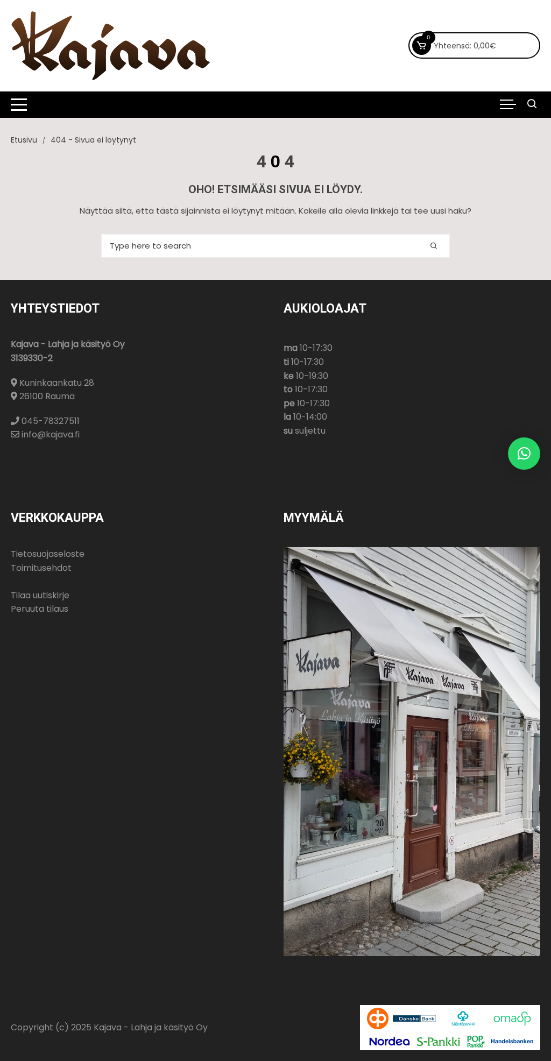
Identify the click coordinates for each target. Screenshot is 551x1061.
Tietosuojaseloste (47, 554)
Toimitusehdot (41, 568)
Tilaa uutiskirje (40, 595)
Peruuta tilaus (39, 609)
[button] (524, 453)
